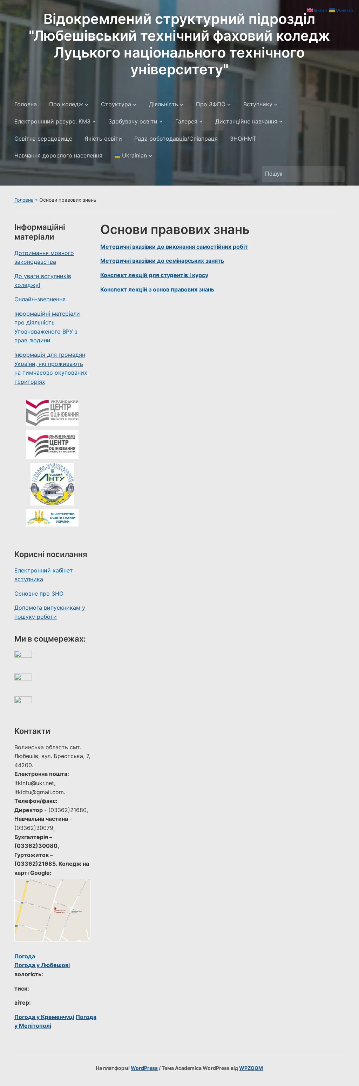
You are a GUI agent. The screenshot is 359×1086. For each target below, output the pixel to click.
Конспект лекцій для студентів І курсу (154, 275)
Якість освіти (103, 138)
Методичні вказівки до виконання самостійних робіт (174, 246)
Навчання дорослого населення (58, 155)
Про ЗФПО (210, 104)
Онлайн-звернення (40, 299)
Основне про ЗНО (38, 593)
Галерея (186, 121)
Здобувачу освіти (132, 121)
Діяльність (163, 104)
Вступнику (257, 104)
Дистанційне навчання (246, 121)
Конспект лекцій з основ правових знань (157, 289)
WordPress (144, 1068)
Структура (116, 104)
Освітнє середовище (43, 138)
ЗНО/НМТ (243, 138)
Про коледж (66, 104)
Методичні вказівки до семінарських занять (162, 260)
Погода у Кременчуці (44, 1016)
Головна (25, 104)
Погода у (42, 964)
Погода (24, 956)
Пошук (336, 174)
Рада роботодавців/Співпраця (176, 138)
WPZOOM (251, 1068)
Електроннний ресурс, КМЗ (52, 121)
